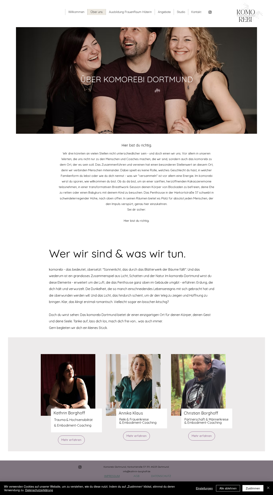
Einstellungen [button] (204, 488)
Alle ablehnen (228, 488)
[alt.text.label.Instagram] (210, 12)
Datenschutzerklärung (39, 490)
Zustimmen (253, 488)
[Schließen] (268, 488)
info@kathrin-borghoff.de (136, 471)
